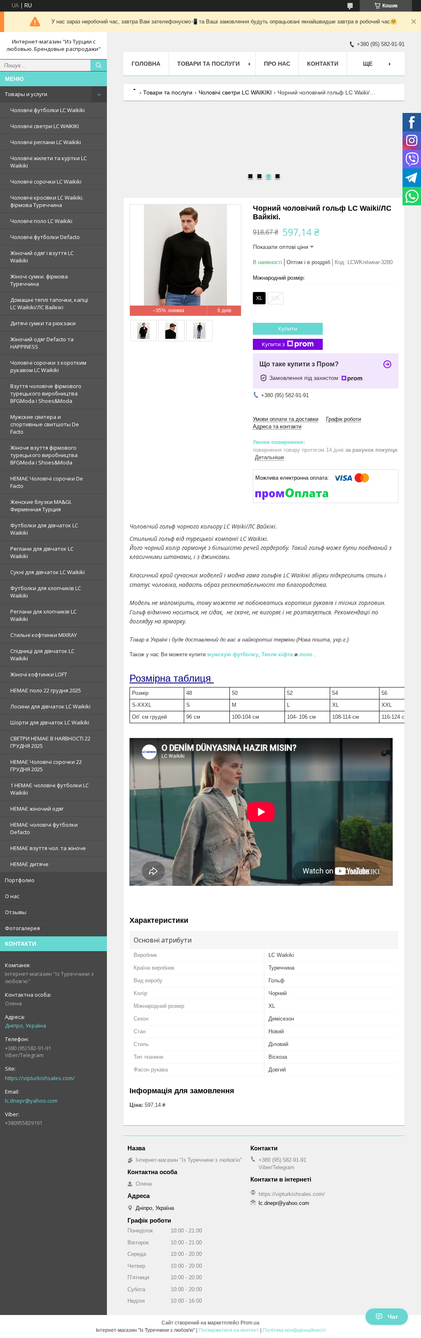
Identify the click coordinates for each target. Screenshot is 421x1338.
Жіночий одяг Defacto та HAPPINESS (42, 343)
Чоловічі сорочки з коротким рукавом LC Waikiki (48, 366)
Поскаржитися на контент (229, 1330)
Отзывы (15, 912)
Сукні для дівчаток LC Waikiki (47, 572)
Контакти (322, 63)
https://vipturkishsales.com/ (40, 1078)
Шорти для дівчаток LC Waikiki (49, 722)
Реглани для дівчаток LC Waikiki (42, 552)
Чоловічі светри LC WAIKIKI (44, 126)
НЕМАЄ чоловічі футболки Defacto (44, 828)
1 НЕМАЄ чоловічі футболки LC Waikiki (49, 789)
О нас (12, 896)
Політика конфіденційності (294, 1330)
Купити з (273, 344)
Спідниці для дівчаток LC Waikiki (42, 654)
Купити (287, 328)
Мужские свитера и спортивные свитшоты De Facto (44, 424)
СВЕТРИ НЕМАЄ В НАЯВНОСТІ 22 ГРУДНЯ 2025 (50, 742)
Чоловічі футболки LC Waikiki (47, 110)
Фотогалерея (22, 928)
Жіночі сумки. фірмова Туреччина (39, 280)
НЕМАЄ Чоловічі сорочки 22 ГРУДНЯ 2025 (46, 765)
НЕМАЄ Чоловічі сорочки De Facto (46, 482)
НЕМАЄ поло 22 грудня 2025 (45, 690)
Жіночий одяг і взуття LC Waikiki (42, 256)
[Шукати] (98, 65)
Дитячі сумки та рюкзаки (43, 323)
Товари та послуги (208, 63)
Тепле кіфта (277, 654)
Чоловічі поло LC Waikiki (41, 221)
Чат (393, 1316)
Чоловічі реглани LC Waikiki (45, 142)
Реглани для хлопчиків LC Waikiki (43, 615)
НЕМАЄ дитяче (29, 864)
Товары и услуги (26, 94)
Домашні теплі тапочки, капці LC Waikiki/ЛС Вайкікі (49, 303)
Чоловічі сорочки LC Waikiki (45, 181)
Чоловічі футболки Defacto (45, 237)
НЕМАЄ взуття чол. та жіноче (48, 848)
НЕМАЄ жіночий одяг (37, 808)
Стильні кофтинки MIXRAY (43, 635)
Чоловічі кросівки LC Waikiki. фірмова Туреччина (46, 201)
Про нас (277, 63)
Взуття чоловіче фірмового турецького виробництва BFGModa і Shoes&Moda (45, 393)
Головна (146, 63)
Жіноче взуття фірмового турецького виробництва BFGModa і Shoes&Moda (44, 455)
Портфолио (20, 880)
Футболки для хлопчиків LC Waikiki (45, 591)
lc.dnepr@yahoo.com (31, 1100)
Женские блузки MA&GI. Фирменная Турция (41, 505)
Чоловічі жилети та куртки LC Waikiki (48, 161)
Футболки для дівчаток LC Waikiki (44, 529)
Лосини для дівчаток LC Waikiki (50, 706)
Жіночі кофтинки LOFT (38, 674)
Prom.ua (250, 1323)
